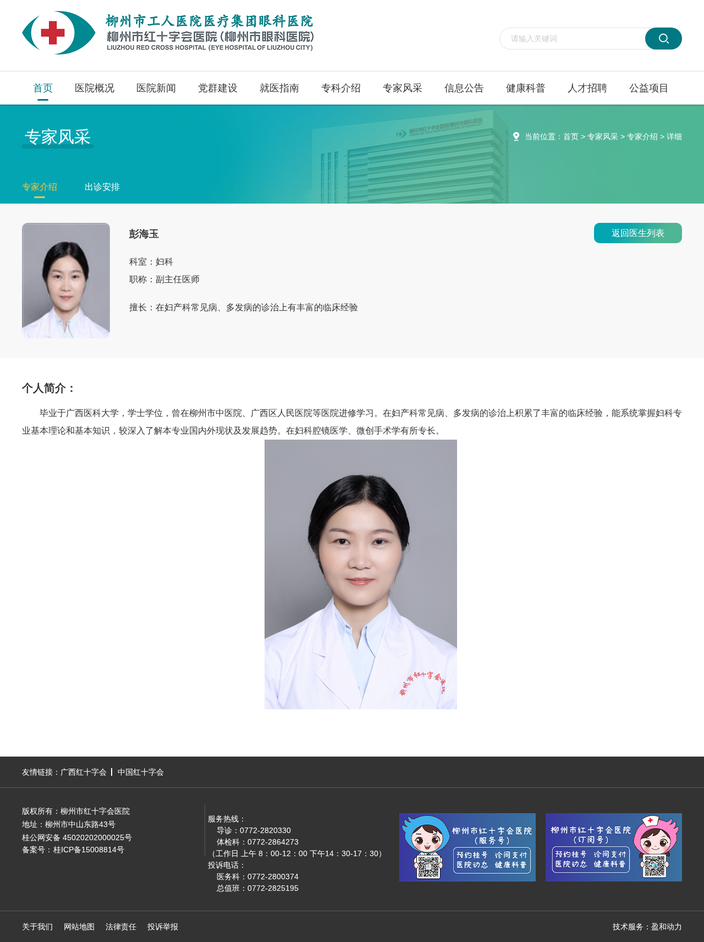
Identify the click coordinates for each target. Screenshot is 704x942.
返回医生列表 (638, 233)
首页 (43, 88)
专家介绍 (642, 136)
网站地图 (79, 926)
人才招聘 (587, 88)
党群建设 (218, 88)
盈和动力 (666, 926)
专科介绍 (341, 88)
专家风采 (402, 88)
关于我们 (37, 926)
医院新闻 (156, 88)
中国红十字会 (141, 772)
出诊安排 (102, 186)
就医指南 (279, 88)
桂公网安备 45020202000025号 (77, 837)
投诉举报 (162, 926)
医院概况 (94, 88)
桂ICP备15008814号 (88, 849)
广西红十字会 (84, 772)
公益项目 (649, 88)
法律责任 (121, 926)
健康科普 (526, 88)
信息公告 (464, 88)
